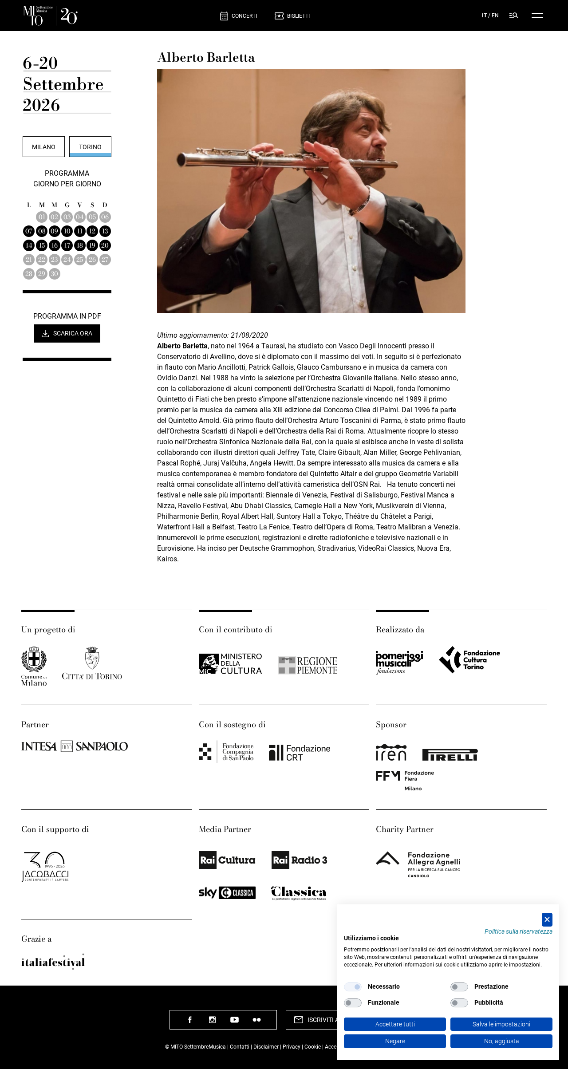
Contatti (239, 1047)
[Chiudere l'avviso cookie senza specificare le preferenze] (547, 920)
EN (495, 15)
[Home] (118, 16)
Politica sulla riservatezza (518, 931)
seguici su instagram (212, 1023)
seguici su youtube (234, 1023)
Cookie (312, 1047)
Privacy (291, 1047)
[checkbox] (353, 986)
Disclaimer (266, 1047)
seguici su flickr (256, 1023)
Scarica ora (72, 333)
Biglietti (298, 16)
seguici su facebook (190, 1023)
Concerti (244, 16)
